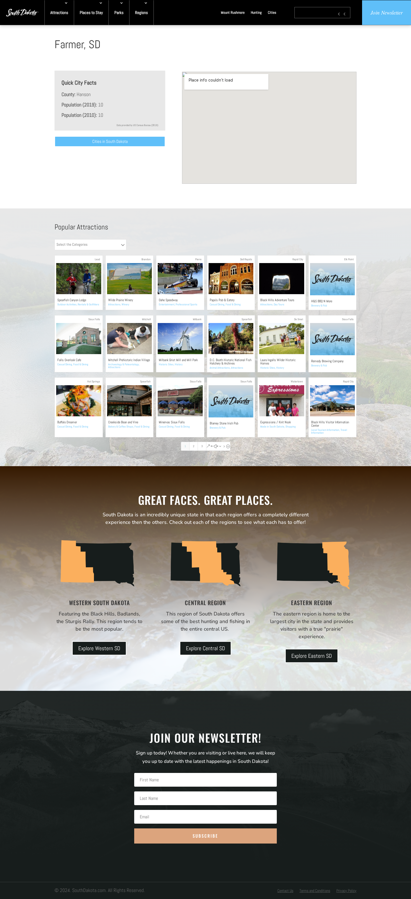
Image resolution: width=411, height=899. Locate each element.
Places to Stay (91, 12)
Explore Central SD (205, 648)
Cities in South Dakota (110, 141)
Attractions (59, 12)
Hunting (256, 12)
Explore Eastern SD (311, 655)
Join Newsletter (386, 12)
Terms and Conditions (314, 891)
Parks (119, 12)
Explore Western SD (99, 648)
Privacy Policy (346, 891)
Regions (141, 12)
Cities (272, 12)
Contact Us (285, 891)
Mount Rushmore (233, 12)
